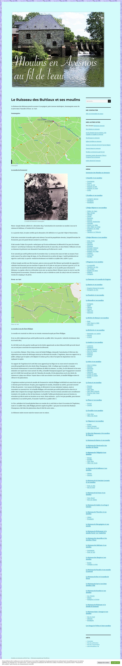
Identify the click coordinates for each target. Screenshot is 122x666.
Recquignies (90, 519)
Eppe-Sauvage (91, 213)
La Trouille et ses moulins (94, 410)
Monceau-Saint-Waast (93, 393)
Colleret (89, 517)
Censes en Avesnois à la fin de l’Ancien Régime (98, 145)
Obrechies (90, 370)
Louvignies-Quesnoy (92, 199)
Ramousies (90, 218)
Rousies (89, 377)
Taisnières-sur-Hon (92, 267)
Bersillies (89, 459)
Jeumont (89, 356)
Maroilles (89, 256)
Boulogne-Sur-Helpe (93, 251)
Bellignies (89, 272)
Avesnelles (90, 223)
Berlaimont (90, 347)
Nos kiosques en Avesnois (93, 138)
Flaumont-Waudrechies (93, 221)
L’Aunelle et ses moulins (94, 178)
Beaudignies (90, 202)
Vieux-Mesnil (91, 498)
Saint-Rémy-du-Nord (93, 428)
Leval (88, 395)
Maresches (90, 312)
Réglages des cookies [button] (103, 662)
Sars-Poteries (91, 596)
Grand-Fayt (90, 255)
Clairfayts (89, 214)
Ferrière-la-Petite (92, 374)
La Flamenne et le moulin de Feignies (98, 279)
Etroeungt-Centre (92, 249)
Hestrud (89, 403)
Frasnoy (89, 183)
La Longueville (91, 265)
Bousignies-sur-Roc (92, 290)
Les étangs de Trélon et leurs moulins (98, 626)
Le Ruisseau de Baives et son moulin (98, 440)
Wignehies (90, 244)
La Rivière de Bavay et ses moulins (97, 318)
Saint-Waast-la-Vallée (93, 323)
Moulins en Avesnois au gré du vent (95, 152)
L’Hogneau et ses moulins (94, 262)
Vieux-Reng (90, 414)
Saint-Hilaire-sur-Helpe (93, 227)
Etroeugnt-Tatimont (92, 248)
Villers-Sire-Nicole (92, 416)
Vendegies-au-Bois (92, 564)
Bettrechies (90, 325)
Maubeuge (90, 354)
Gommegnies (90, 181)
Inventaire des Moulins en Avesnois (98, 172)
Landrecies (90, 346)
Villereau (89, 307)
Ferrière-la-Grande (92, 375)
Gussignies (90, 274)
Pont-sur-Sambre (92, 499)
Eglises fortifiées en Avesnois (93, 141)
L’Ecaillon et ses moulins (94, 195)
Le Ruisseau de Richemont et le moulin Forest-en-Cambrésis (96, 532)
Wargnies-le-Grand (92, 188)
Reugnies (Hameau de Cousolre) (95, 288)
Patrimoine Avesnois (99, 125)
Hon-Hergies (90, 269)
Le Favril (89, 337)
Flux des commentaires (93, 644)
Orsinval (89, 309)
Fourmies (89, 242)
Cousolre (89, 405)
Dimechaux (90, 368)
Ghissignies (90, 200)
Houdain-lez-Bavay (92, 270)
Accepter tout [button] (115, 662)
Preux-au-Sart (91, 185)
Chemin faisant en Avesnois (93, 148)
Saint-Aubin (90, 389)
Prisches (89, 335)
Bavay (88, 321)
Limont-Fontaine (92, 426)
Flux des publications (92, 643)
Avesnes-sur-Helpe (92, 225)
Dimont (89, 597)
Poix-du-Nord (91, 487)
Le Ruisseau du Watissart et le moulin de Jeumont (96, 605)
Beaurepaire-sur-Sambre (94, 333)
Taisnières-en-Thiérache (94, 232)
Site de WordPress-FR (93, 646)
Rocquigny (90, 246)
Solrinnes (89, 367)
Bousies (89, 562)
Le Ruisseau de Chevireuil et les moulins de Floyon (96, 446)
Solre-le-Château (91, 365)
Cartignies (90, 253)
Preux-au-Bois (91, 486)
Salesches (89, 618)
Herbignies (90, 304)
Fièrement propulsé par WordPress (40, 658)
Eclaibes (89, 424)
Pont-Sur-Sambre (92, 351)
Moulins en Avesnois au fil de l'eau (20, 658)
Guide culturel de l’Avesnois (93, 160)
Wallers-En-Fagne (92, 211)
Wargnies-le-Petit (92, 186)
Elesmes (89, 458)
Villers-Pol (90, 311)
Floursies (89, 386)
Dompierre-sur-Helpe (93, 228)
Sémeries (89, 220)
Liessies (89, 216)
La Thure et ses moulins (94, 400)
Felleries (89, 473)
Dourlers (89, 388)
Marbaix (89, 230)
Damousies (90, 372)
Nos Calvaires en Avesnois (93, 129)
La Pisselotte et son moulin (95, 295)
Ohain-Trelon (91, 241)
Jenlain (89, 190)
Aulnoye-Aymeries (92, 349)
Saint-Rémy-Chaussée (93, 391)
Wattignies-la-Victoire (93, 599)
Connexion (90, 641)
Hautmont (90, 353)
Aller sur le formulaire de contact (94, 113)
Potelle (89, 305)
